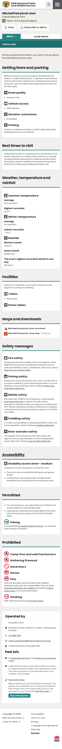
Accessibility (37, 713)
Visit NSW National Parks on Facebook (5, 744)
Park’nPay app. (42, 691)
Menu (10, 36)
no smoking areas (34, 600)
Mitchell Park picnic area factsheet (26, 328)
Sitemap (35, 729)
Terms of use (38, 717)
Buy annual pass (19, 695)
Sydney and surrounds (45, 658)
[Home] (6, 4)
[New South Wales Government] (57, 739)
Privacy (34, 721)
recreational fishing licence (30, 526)
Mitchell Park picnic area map (29, 333)
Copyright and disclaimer (44, 725)
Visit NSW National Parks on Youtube (17, 744)
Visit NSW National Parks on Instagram (11, 744)
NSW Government (11, 717)
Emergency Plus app (13, 401)
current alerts (29, 20)
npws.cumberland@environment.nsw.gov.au (30, 640)
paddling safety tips (44, 425)
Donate (35, 733)
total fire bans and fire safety (17, 370)
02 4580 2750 (15, 635)
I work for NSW (9, 721)
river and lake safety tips (39, 441)
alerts (41, 36)
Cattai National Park (20, 658)
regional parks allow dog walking (19, 588)
